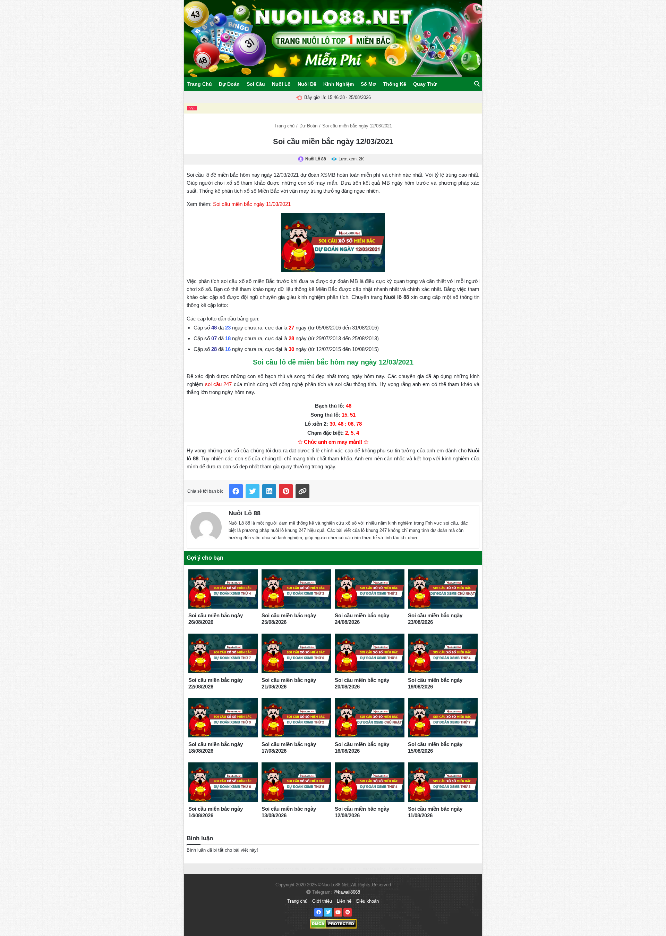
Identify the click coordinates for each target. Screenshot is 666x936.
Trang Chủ (199, 84)
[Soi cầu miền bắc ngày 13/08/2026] (296, 782)
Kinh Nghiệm (338, 84)
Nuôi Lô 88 (245, 513)
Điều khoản (367, 901)
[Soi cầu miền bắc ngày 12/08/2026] (369, 782)
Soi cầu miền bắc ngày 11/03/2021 (252, 204)
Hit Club (308, 869)
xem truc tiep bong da (281, 869)
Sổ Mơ (368, 84)
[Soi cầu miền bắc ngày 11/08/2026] (443, 782)
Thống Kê (394, 84)
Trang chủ (284, 125)
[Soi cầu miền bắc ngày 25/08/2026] (296, 589)
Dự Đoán (229, 84)
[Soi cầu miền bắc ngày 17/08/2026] (296, 718)
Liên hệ (344, 901)
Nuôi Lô (281, 84)
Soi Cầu (256, 84)
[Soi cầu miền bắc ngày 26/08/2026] (223, 589)
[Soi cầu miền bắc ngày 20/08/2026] (369, 653)
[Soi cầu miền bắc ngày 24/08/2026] (369, 589)
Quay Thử (425, 84)
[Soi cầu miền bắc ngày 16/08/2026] (369, 718)
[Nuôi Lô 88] (206, 525)
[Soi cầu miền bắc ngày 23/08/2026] (443, 589)
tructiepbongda (249, 869)
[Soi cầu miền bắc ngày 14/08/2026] (223, 782)
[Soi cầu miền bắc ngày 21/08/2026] (296, 653)
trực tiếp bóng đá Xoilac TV (385, 869)
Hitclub (323, 869)
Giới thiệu (322, 901)
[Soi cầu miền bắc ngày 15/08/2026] (443, 718)
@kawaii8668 (346, 892)
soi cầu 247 (218, 384)
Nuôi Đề (307, 84)
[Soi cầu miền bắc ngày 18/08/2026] (223, 718)
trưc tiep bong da (424, 869)
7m (231, 869)
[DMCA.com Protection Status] (333, 923)
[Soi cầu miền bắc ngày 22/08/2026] (223, 653)
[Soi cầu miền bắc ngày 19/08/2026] (443, 653)
